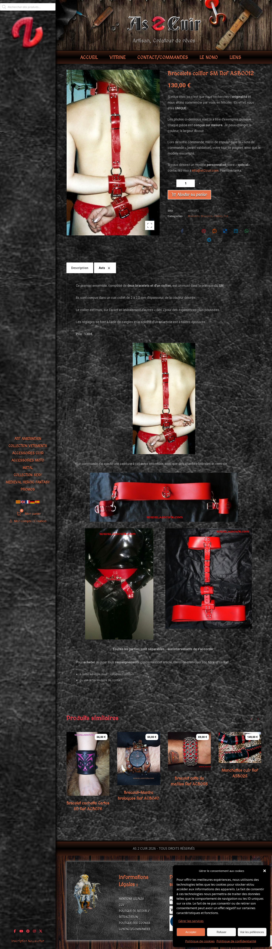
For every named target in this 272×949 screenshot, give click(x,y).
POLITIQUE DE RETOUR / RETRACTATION (134, 914)
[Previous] (251, 719)
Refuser (221, 932)
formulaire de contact (107, 680)
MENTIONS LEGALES (131, 898)
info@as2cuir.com (205, 170)
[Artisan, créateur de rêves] (27, 32)
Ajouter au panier (192, 195)
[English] (23, 502)
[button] (264, 871)
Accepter (190, 932)
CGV (121, 905)
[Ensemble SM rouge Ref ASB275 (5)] (208, 578)
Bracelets (193, 216)
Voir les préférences (252, 932)
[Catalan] (18, 502)
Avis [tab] (104, 268)
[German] (32, 502)
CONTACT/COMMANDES (134, 929)
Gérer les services (191, 921)
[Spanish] (37, 502)
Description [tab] (79, 268)
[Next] (258, 719)
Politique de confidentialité (236, 941)
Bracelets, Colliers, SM (214, 216)
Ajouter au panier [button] (93, 791)
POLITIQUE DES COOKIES (134, 923)
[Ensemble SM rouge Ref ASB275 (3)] (119, 583)
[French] (27, 502)
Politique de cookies (200, 941)
